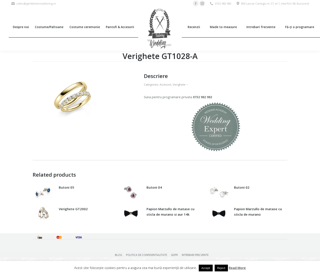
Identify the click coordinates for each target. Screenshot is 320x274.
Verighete (179, 84)
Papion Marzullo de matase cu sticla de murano (258, 211)
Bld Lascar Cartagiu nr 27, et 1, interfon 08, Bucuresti (275, 3)
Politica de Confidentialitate (146, 255)
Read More (237, 268)
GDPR (174, 255)
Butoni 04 (154, 187)
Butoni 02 (241, 187)
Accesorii (165, 84)
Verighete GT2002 (73, 209)
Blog (118, 255)
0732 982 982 (223, 3)
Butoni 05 (66, 187)
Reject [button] (221, 268)
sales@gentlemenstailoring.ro (36, 3)
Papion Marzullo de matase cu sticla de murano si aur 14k (170, 211)
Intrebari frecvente (195, 255)
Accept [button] (205, 268)
